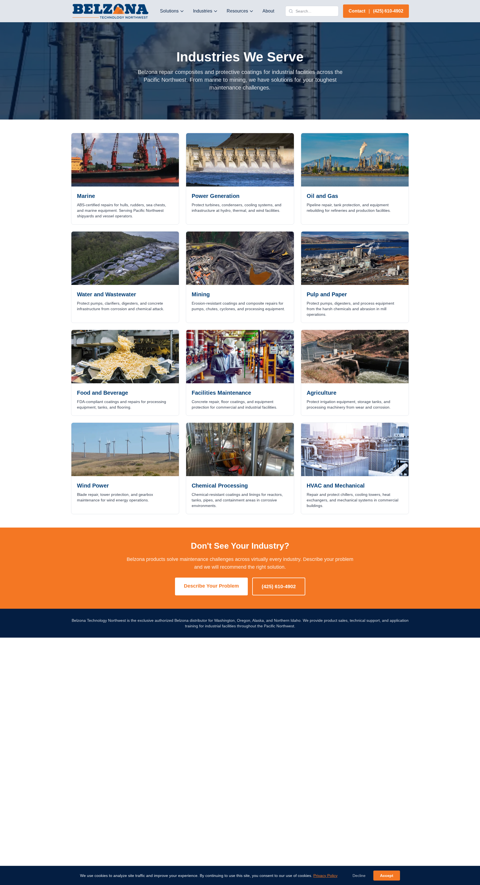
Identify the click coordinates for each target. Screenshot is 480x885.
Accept (386, 875)
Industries (202, 11)
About (268, 11)
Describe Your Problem (211, 586)
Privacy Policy (325, 875)
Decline (359, 875)
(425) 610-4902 (279, 586)
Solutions (169, 11)
